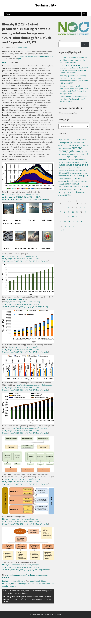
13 (85, 212)
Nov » (65, 230)
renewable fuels (48, 583)
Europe (83, 154)
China (61, 148)
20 (85, 217)
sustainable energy (9, 586)
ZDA (68, 195)
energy (64, 154)
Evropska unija (82, 157)
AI (60, 140)
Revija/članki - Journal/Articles (13, 581)
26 (81, 221)
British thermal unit (15, 299)
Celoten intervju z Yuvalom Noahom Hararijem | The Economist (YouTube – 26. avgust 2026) (74, 99)
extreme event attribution (67, 159)
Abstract (6, 62)
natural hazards (64, 176)
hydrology (66, 170)
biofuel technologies (19, 583)
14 (60, 217)
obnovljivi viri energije (80, 176)
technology (76, 186)
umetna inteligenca (70, 190)
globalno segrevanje (73, 162)
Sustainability (45, 5)
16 (69, 217)
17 (73, 217)
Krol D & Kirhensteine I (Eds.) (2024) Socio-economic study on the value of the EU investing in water (27, 592)
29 (65, 226)
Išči (59, 40)
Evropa (72, 157)
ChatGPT (85, 145)
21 (60, 221)
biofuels (31, 583)
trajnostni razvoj (66, 189)
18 (77, 217)
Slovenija (72, 183)
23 (69, 221)
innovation (75, 170)
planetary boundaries (64, 178)
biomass (38, 583)
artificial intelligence (72, 141)
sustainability (65, 186)
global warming (73, 166)
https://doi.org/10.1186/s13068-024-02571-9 (36, 56)
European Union (63, 157)
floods (61, 162)
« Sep (60, 230)
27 (85, 221)
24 (73, 221)
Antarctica (74, 140)
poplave (77, 181)
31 (73, 226)
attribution (77, 145)
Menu (8, 14)
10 (73, 212)
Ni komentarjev (22, 48)
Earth (79, 151)
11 (77, 212)
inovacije (83, 170)
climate (68, 148)
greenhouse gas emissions (71, 168)
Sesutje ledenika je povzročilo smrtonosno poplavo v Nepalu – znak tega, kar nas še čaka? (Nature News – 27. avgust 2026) (74, 90)
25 (77, 221)
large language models (78, 173)
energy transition (72, 154)
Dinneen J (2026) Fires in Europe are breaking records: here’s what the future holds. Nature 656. (73, 60)
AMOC (66, 140)
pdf (19, 59)
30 (69, 226)
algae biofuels (35, 581)
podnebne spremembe (69, 179)
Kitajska (64, 173)
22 (65, 221)
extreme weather (82, 159)
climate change (70, 149)
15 (64, 217)
